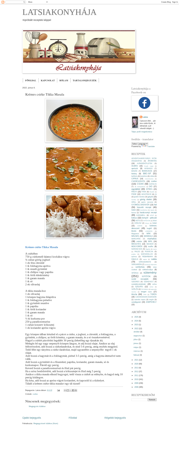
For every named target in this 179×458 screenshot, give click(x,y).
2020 (136, 364)
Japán (152, 210)
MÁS (150, 241)
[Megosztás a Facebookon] (73, 390)
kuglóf (149, 228)
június (136, 343)
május (136, 347)
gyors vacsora (147, 202)
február (137, 355)
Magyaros (135, 233)
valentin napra (139, 299)
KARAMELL (140, 215)
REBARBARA (147, 256)
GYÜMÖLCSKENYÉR (140, 205)
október (137, 332)
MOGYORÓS (136, 246)
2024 (136, 321)
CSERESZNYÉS (138, 181)
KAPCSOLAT (48, 80)
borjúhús (143, 176)
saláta (154, 259)
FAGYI (134, 192)
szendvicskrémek (138, 284)
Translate (151, 146)
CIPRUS (134, 179)
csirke (35, 394)
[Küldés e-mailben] (65, 390)
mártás (139, 241)
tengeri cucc (146, 292)
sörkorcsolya (147, 269)
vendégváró (136, 302)
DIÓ (150, 186)
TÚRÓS (153, 294)
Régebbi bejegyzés (115, 417)
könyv (147, 223)
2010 (136, 379)
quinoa (134, 256)
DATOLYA (153, 184)
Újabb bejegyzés (31, 417)
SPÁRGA (134, 273)
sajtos (145, 259)
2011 (136, 375)
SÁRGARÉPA (136, 264)
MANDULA (148, 236)
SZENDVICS (148, 282)
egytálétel (135, 189)
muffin (150, 246)
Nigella (148, 249)
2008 (136, 387)
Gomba (133, 199)
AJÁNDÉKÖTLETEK (144, 163)
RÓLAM (63, 80)
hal (155, 204)
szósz (151, 287)
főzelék (152, 192)
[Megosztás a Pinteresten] (75, 390)
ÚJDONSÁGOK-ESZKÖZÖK (146, 297)
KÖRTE (139, 226)
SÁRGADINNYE (145, 262)
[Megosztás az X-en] (70, 390)
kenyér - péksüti (149, 218)
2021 (136, 360)
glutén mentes (139, 197)
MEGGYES (136, 244)
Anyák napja (148, 166)
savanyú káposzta (151, 264)
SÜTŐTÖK (146, 276)
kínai (155, 220)
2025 (136, 317)
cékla (152, 176)
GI (156, 194)
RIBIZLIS (134, 259)
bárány (134, 174)
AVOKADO (148, 168)
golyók (150, 197)
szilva (154, 284)
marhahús (152, 238)
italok (133, 210)
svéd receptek (140, 279)
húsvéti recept (144, 207)
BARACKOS (147, 171)
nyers (155, 249)
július (136, 339)
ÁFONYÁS (152, 161)
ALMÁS (134, 166)
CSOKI (140, 184)
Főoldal (73, 417)
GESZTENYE (146, 194)
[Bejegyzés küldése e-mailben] (58, 390)
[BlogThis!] (67, 390)
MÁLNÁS (135, 236)
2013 (136, 368)
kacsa (133, 212)
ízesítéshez (144, 210)
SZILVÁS (139, 287)
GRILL (133, 202)
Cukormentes (149, 179)
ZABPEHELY (151, 302)
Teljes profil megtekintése (141, 132)
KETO (138, 220)
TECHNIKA (144, 289)
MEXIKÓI (150, 244)
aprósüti (134, 168)
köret (155, 223)
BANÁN (134, 171)
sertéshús (140, 267)
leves (133, 231)
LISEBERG (148, 231)
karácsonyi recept (148, 212)
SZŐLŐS (134, 289)
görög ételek (146, 199)
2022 (136, 328)
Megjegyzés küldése (37, 406)
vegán (151, 299)
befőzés (134, 176)
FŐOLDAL (30, 80)
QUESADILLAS (147, 254)
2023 (136, 325)
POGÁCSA (149, 251)
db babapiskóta (140, 186)
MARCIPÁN (135, 239)
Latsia (145, 117)
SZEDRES (135, 282)
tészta (134, 294)
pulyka (133, 254)
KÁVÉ (152, 215)
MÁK (149, 234)
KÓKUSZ (138, 223)
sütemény (150, 272)
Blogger (100, 439)
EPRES (149, 189)
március (137, 351)
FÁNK (144, 192)
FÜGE (133, 194)
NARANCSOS (136, 249)
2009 (136, 383)
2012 (136, 371)
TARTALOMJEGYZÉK (84, 80)
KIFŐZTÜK (146, 220)
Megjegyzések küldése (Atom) (45, 423)
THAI (144, 294)
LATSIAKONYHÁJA (59, 12)
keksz (134, 218)
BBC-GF (147, 173)
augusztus (138, 336)
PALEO (137, 251)
